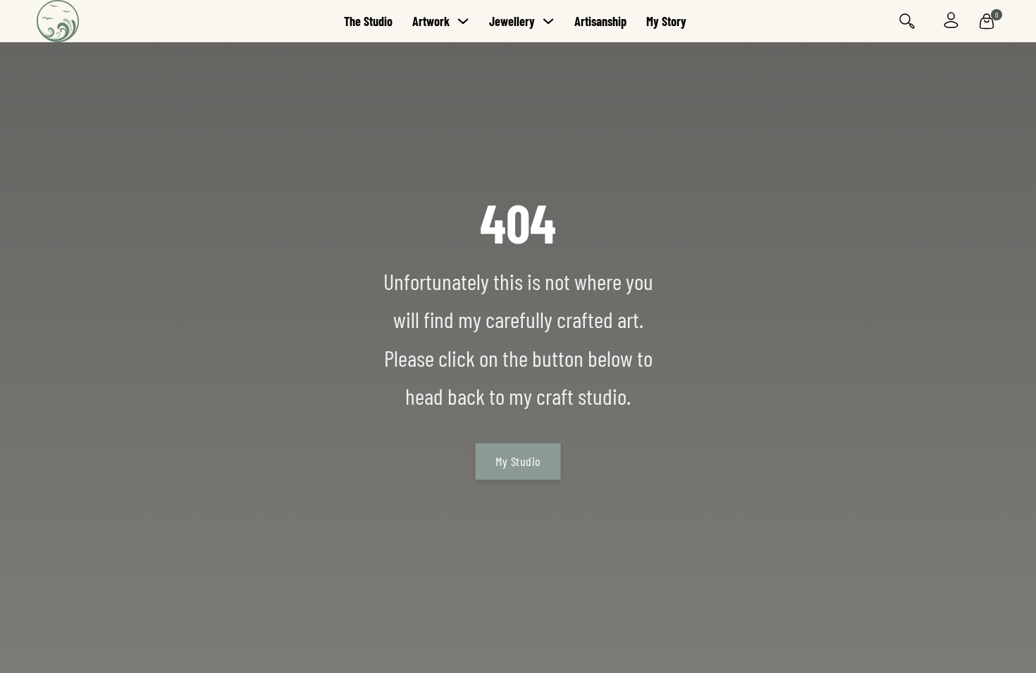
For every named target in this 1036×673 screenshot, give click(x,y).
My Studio (518, 461)
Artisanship (600, 21)
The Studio (368, 21)
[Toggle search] (907, 21)
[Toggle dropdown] (463, 21)
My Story (666, 21)
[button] (986, 21)
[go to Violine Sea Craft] (100, 21)
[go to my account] (951, 21)
